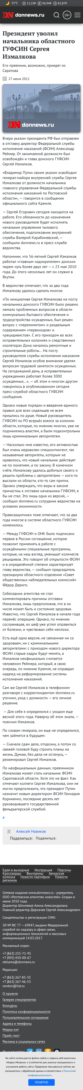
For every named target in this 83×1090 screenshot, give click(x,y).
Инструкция (43, 870)
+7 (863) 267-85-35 (17, 977)
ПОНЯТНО (41, 1082)
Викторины (35, 873)
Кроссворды (12, 873)
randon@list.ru (14, 986)
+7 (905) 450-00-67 (17, 957)
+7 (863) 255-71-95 (17, 953)
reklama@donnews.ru (19, 962)
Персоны (64, 870)
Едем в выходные (16, 870)
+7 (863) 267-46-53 (17, 981)
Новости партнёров (35, 877)
